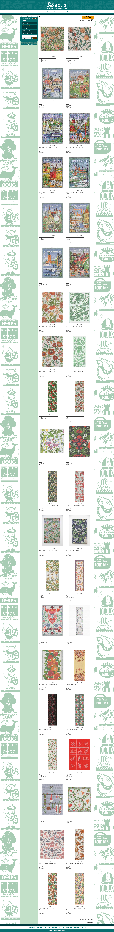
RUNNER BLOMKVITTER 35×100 (72, 684)
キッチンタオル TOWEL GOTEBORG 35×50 (75, 237)
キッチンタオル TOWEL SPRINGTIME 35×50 (48, 550)
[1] (78, 20)
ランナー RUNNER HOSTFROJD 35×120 (47, 908)
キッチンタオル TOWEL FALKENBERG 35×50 (48, 102)
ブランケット (52, 861)
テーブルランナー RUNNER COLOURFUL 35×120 (76, 908)
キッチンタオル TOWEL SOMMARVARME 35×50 (48, 684)
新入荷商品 (25, 23)
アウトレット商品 (27, 30)
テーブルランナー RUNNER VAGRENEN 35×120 (48, 505)
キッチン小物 (52, 56)
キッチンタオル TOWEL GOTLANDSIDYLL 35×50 (76, 102)
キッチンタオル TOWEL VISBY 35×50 (46, 237)
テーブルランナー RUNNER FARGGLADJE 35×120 (76, 595)
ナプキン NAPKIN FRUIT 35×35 (72, 58)
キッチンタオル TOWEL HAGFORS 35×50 (74, 281)
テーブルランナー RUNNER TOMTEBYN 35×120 (75, 505)
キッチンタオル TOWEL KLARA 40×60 (47, 326)
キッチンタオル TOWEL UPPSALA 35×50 (74, 192)
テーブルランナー (79, 369)
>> (85, 20)
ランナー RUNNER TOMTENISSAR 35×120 (74, 729)
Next (83, 20)
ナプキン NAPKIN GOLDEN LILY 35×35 (47, 58)
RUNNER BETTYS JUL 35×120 (45, 729)
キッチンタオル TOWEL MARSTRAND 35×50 (48, 147)
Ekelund (40, 59)
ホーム (22, 16)
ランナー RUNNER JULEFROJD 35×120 (47, 774)
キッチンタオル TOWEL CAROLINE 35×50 (74, 326)
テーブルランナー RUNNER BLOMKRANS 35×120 (76, 639)
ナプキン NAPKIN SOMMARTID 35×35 (47, 460)
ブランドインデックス (35, 16)
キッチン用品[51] (24, 53)
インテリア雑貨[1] (24, 51)
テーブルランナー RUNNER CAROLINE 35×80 (75, 371)
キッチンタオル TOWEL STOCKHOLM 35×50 (48, 281)
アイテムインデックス (27, 28)
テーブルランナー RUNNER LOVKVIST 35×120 (48, 416)
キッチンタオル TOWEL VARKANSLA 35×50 (48, 639)
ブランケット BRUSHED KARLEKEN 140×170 (48, 863)
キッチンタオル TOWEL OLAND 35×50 (47, 192)
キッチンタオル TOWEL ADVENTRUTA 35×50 (75, 774)
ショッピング (27, 16)
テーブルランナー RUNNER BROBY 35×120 (75, 416)
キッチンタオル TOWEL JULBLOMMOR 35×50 (75, 460)
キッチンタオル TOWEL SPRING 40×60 (74, 550)
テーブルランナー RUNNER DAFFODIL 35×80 (48, 595)
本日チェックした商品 (27, 33)
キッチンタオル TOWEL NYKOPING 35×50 (74, 147)
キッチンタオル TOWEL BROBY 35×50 (47, 371)
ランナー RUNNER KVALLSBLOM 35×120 (74, 863)
